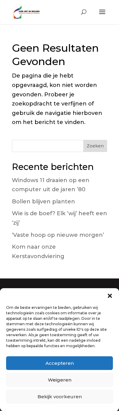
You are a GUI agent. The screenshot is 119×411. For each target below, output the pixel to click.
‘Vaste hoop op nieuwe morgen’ (58, 235)
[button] (110, 296)
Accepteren (59, 363)
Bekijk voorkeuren (60, 396)
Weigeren (59, 380)
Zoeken (95, 146)
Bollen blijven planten (43, 201)
